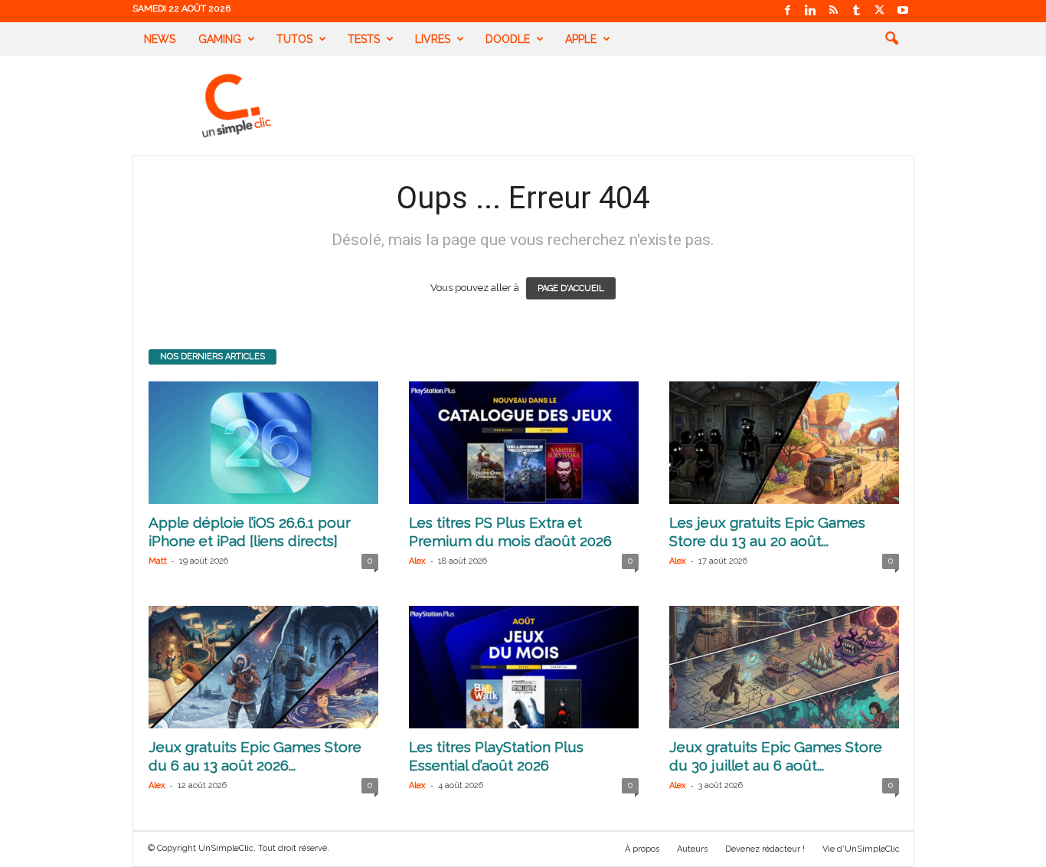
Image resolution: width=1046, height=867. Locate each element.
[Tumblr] (857, 11)
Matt (158, 561)
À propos (642, 849)
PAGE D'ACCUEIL (571, 288)
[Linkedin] (811, 11)
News (159, 39)
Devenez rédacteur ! (765, 849)
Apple (581, 39)
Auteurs (692, 849)
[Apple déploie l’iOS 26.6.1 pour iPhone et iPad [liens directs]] (263, 442)
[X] (880, 11)
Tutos (294, 39)
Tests (364, 39)
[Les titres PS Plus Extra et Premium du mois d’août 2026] (524, 442)
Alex (417, 561)
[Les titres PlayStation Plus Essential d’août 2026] (524, 667)
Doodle (507, 39)
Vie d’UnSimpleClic (861, 849)
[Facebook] (788, 11)
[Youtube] (903, 11)
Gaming (219, 39)
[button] (891, 39)
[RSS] (834, 11)
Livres (432, 39)
